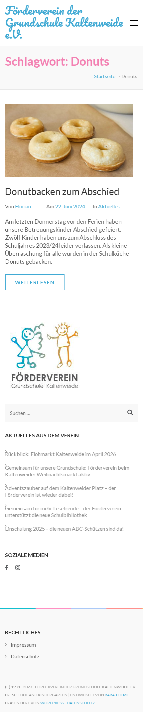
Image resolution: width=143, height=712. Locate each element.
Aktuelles (109, 206)
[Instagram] (17, 567)
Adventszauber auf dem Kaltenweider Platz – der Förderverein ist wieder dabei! (60, 491)
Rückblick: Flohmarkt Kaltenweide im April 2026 (60, 454)
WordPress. (52, 702)
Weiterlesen (35, 282)
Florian (23, 206)
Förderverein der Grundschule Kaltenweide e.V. (64, 22)
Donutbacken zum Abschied (62, 191)
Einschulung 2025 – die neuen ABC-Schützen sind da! (64, 528)
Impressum (23, 644)
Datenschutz (25, 656)
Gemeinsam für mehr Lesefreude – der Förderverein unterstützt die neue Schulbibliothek (63, 511)
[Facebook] (7, 567)
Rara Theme (117, 694)
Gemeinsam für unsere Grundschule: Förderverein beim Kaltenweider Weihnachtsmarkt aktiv (67, 470)
